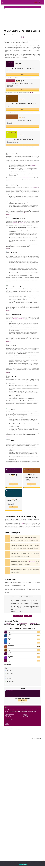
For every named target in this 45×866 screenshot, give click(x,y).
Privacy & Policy (8, 720)
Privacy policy (24, 864)
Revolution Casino (13, 474)
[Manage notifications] (42, 860)
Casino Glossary (8, 715)
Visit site (22, 74)
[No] (43, 863)
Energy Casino (10, 656)
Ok (19, 864)
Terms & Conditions (9, 722)
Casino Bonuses (32, 561)
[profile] (39, 2)
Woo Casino (10, 659)
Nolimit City (35, 40)
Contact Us (7, 723)
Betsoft (6, 40)
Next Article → (28, 615)
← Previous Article (18, 615)
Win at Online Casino (9, 716)
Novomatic (7, 42)
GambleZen (10, 634)
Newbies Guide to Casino (10, 714)
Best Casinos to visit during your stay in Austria (9, 626)
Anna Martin (13, 597)
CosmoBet (9, 652)
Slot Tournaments (9, 717)
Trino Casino (10, 641)
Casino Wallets (26, 716)
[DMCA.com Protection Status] (33, 737)
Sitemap (7, 724)
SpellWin (14, 498)
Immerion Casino (20, 80)
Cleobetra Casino (23, 116)
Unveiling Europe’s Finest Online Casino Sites (22, 626)
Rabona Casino (21, 133)
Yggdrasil (25, 42)
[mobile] (42, 2)
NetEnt (30, 40)
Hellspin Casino (22, 97)
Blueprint (19, 40)
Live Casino (26, 715)
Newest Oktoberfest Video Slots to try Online (35, 626)
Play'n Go (13, 42)
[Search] (35, 2)
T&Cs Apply (13, 508)
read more (8, 180)
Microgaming (25, 40)
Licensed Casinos (27, 717)
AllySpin (9, 638)
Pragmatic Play (19, 42)
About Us (25, 714)
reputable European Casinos (33, 538)
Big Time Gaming (12, 40)
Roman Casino (18, 63)
